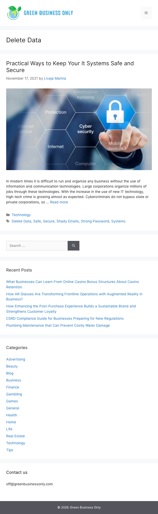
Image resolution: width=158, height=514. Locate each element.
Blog (9, 373)
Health (11, 415)
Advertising (15, 359)
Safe (37, 221)
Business (13, 380)
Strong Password (95, 221)
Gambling (14, 394)
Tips (9, 450)
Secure (49, 221)
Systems (118, 221)
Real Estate (15, 436)
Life (9, 429)
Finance (12, 387)
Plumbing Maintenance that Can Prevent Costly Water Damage (58, 325)
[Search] (73, 246)
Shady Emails (68, 221)
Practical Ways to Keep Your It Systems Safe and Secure (70, 66)
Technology (21, 215)
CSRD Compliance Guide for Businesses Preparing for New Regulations (65, 318)
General (12, 408)
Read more (59, 202)
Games (12, 401)
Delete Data (21, 221)
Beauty (12, 366)
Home (11, 422)
